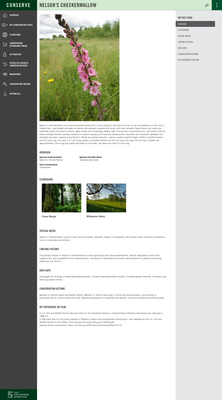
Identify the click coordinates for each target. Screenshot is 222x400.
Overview (14, 15)
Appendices (15, 93)
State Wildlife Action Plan (18, 394)
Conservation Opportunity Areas (18, 44)
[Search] (207, 5)
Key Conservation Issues (21, 24)
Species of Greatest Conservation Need (19, 64)
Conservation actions (188, 53)
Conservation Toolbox (20, 84)
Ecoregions (15, 34)
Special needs (184, 35)
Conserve (18, 5)
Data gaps (182, 47)
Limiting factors (185, 41)
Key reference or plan (188, 59)
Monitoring (15, 74)
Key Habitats (15, 54)
